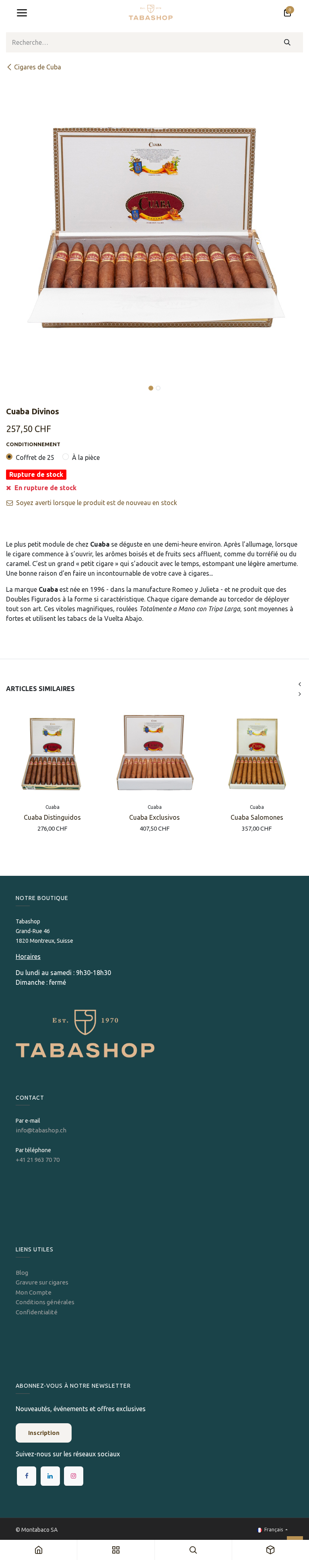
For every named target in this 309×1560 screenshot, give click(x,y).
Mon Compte (34, 1292)
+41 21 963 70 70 (38, 1159)
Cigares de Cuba (37, 67)
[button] (21, 382)
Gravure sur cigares (42, 1282)
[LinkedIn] (50, 1476)
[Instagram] (73, 1476)
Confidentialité (37, 1312)
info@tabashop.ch (42, 1130)
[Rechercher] (287, 42)
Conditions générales (45, 1302)
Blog (22, 1272)
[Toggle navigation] (22, 13)
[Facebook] (26, 1476)
